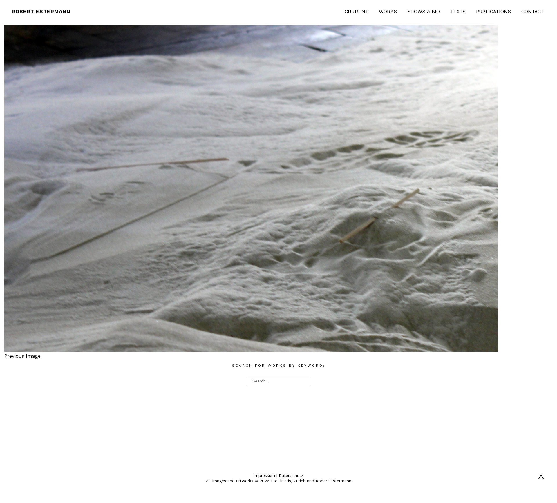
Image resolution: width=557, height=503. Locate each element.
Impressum (264, 475)
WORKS (388, 11)
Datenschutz (291, 475)
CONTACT (532, 11)
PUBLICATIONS (493, 11)
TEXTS (458, 11)
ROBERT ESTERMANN (41, 11)
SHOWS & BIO (423, 11)
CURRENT (356, 11)
